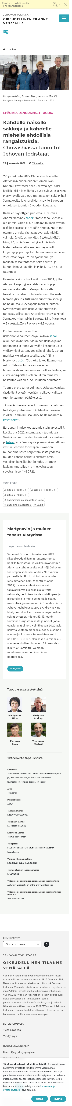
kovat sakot (11, 420)
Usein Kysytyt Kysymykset (19, 1052)
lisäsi (21, 360)
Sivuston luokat (16, 944)
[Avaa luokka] (46, 944)
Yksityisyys (10, 1036)
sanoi (29, 218)
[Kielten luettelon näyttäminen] (57, 4)
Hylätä (58, 1098)
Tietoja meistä (12, 1030)
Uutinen (12, 49)
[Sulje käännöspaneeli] (65, 4)
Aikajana (15, 668)
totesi (10, 442)
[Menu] (64, 18)
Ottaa (39, 1098)
